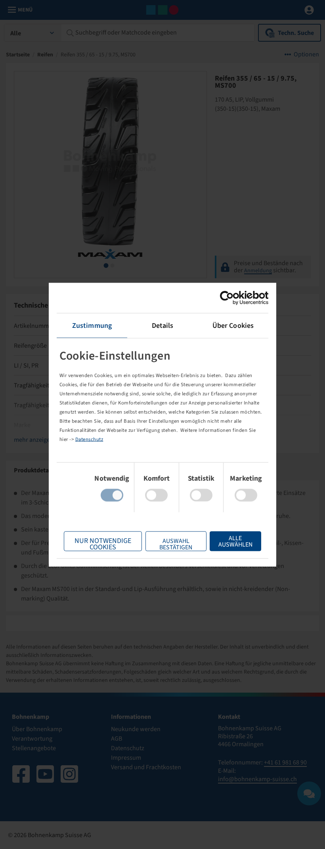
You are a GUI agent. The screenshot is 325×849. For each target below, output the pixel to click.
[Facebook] (21, 774)
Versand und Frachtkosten (146, 767)
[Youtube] (45, 774)
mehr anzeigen (34, 439)
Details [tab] (163, 325)
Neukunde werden (136, 729)
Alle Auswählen (235, 541)
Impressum (126, 757)
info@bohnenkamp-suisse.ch (257, 779)
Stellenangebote (34, 748)
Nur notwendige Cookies (103, 543)
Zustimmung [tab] (92, 325)
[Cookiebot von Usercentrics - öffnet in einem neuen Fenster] (233, 298)
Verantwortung (32, 738)
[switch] (156, 495)
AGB (116, 738)
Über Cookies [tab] (233, 325)
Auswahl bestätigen (175, 543)
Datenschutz (89, 439)
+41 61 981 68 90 (285, 762)
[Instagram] (69, 774)
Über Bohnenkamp (37, 729)
